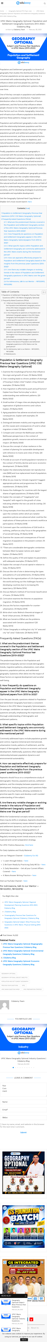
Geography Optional (8, 973)
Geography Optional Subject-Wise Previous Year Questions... (19, 1304)
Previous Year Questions (9, 985)
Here (30, 202)
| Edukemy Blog (10, 912)
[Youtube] (31, 1319)
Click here (29, 845)
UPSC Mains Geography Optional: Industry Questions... (18, 1318)
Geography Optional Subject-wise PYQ (14, 977)
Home (2, 11)
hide (27, 208)
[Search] (45, 3)
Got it (24, 1340)
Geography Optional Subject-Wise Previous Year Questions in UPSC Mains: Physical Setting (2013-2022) (22, 925)
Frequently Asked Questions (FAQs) (16, 219)
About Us (35, 1328)
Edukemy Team (19, 29)
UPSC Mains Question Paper (10, 989)
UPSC (23, 985)
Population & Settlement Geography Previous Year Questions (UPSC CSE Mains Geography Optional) (21, 296)
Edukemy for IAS (31, 856)
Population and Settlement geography (14, 981)
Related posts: (11, 354)
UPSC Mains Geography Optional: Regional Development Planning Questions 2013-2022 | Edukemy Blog (21, 905)
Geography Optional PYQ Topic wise (20, 11)
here (26, 861)
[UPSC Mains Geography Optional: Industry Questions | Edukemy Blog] (23, 1039)
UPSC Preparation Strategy (32, 989)
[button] (2, 1046)
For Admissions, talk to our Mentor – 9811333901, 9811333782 (22, 350)
